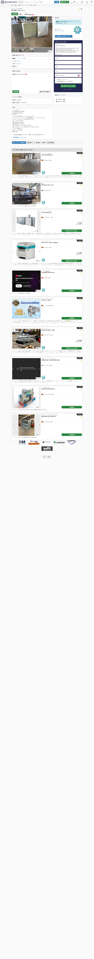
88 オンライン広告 (59, 30)
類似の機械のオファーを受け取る (65, 81)
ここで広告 (47, 456)
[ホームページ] (11, 5)
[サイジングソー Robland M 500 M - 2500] (26, 338)
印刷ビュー (31, 142)
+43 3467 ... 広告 (61, 99)
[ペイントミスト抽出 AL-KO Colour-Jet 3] (26, 221)
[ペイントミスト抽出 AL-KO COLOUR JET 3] (26, 163)
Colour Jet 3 (19, 63)
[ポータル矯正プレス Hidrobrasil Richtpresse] (26, 397)
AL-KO (18, 61)
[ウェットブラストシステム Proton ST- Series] (26, 308)
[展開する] (47, 180)
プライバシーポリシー (68, 89)
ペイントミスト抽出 (21, 58)
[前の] (12, 34)
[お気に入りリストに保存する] (79, 9)
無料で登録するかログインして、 (68, 21)
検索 (57, 2)
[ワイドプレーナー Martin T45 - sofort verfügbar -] (26, 251)
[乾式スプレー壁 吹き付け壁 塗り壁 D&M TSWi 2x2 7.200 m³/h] (26, 425)
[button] (91, 2)
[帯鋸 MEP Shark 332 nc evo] (26, 193)
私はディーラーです (62, 79)
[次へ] (51, 34)
